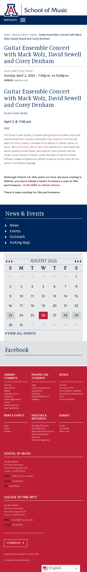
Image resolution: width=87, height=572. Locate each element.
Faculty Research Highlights (70, 391)
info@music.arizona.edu (22, 476)
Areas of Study (9, 388)
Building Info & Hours (40, 426)
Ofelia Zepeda (21, 143)
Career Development (11, 408)
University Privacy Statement (17, 560)
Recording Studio (38, 429)
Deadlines (35, 399)
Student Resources (11, 405)
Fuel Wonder (64, 429)
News (14, 225)
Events (15, 231)
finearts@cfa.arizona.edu (22, 520)
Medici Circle (64, 431)
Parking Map (20, 243)
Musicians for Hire (66, 388)
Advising (7, 385)
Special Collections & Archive (43, 431)
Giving (61, 426)
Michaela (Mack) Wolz (31, 147)
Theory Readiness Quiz (40, 397)
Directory (62, 385)
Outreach (17, 237)
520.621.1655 (17, 481)
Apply (34, 385)
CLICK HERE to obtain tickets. (41, 185)
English (54, 568)
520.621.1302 (17, 525)
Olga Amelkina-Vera (57, 139)
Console (14, 542)
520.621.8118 (14, 486)
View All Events (22, 333)
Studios (7, 402)
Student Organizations (12, 399)
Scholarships (36, 394)
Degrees (7, 391)
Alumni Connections (67, 399)
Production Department (41, 440)
